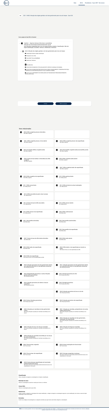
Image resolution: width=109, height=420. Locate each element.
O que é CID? (95, 2)
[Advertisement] (54, 26)
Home (75, 2)
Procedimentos (88, 2)
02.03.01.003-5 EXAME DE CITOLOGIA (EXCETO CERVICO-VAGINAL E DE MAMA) (44, 67)
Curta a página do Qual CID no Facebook (27, 37)
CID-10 (81, 2)
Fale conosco (102, 2)
